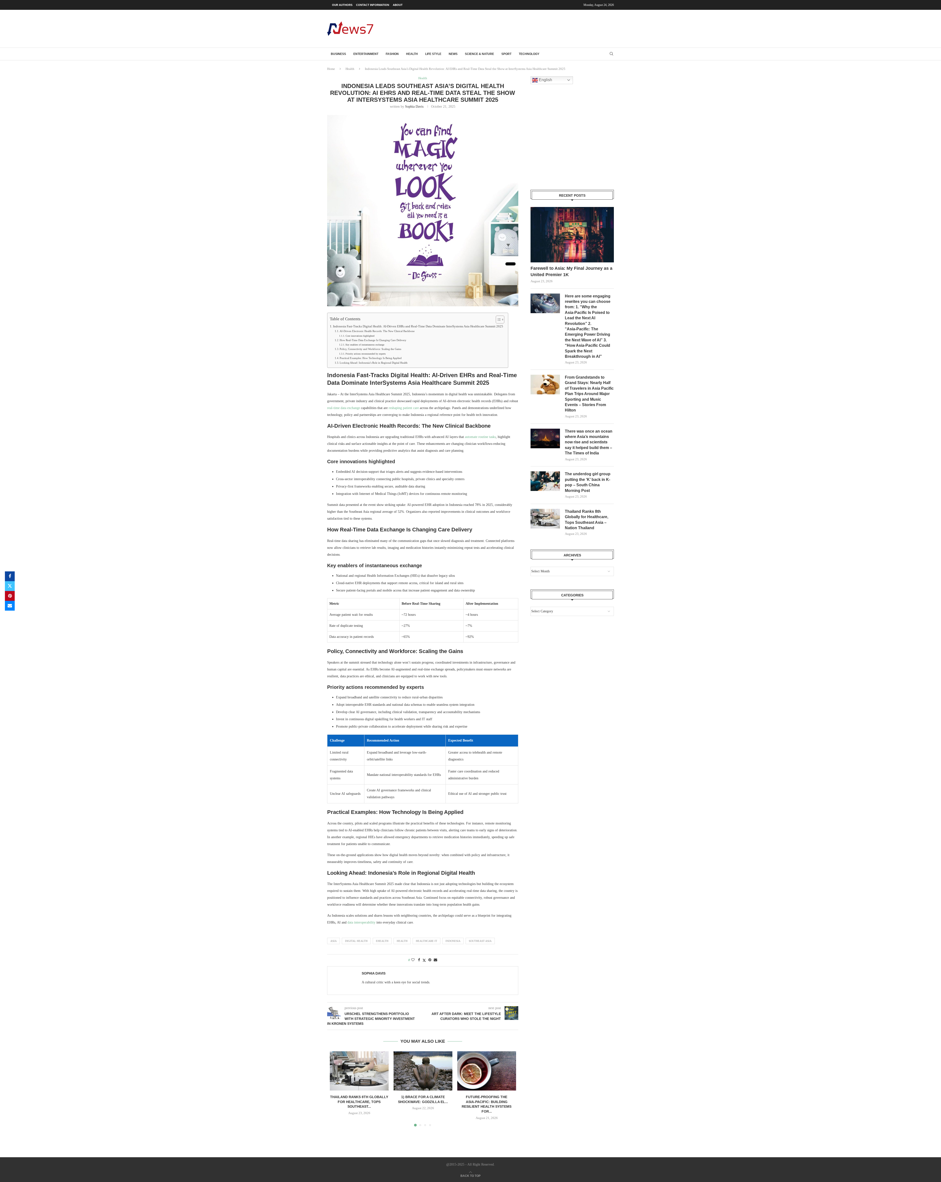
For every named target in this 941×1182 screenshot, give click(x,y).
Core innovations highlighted (360, 335)
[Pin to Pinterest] (10, 596)
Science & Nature (479, 54)
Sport (506, 54)
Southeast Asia (480, 940)
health (402, 940)
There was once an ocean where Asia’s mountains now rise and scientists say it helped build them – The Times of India (588, 442)
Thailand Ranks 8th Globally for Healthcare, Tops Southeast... (359, 1101)
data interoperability (361, 922)
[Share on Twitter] (10, 586)
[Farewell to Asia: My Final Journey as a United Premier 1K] (572, 235)
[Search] (611, 54)
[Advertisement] (524, 28)
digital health (356, 940)
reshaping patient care (404, 408)
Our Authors (342, 4)
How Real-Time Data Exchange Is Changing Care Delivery (373, 340)
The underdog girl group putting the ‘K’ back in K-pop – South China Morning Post (587, 482)
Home (331, 69)
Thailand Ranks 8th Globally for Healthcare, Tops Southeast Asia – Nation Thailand (586, 519)
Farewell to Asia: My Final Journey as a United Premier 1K (571, 271)
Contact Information (372, 4)
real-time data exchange (343, 408)
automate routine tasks (480, 437)
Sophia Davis (414, 106)
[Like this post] (413, 960)
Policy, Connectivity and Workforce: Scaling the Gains (370, 348)
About (398, 4)
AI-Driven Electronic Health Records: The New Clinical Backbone (377, 331)
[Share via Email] (10, 606)
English (545, 80)
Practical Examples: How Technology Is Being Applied (371, 358)
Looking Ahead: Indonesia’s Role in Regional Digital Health (374, 362)
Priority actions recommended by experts (366, 353)
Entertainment (365, 54)
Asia (333, 940)
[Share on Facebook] (10, 576)
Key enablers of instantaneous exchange (365, 344)
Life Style (433, 54)
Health (412, 54)
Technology (529, 54)
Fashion (392, 54)
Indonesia (453, 940)
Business (338, 54)
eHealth (382, 940)
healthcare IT (426, 940)
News (453, 54)
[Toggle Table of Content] (497, 319)
